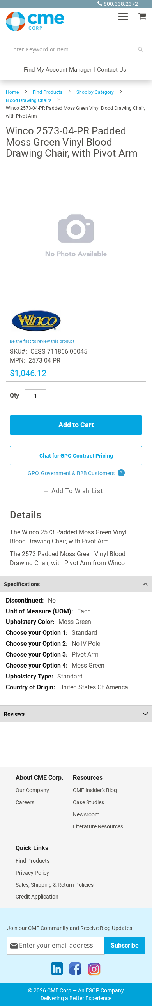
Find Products (47, 92)
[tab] (76, 584)
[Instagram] (94, 970)
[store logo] (35, 21)
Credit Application (37, 896)
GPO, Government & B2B (75, 473)
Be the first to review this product (42, 341)
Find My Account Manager (58, 69)
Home (12, 92)
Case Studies (88, 802)
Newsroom (86, 814)
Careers (25, 802)
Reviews (14, 714)
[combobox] (76, 49)
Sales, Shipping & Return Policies (55, 885)
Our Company (32, 790)
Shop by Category (95, 92)
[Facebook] (75, 970)
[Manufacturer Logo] (36, 332)
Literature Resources (98, 826)
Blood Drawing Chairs (28, 100)
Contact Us (111, 69)
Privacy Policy (32, 873)
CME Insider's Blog (95, 790)
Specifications (22, 584)
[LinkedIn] (57, 970)
